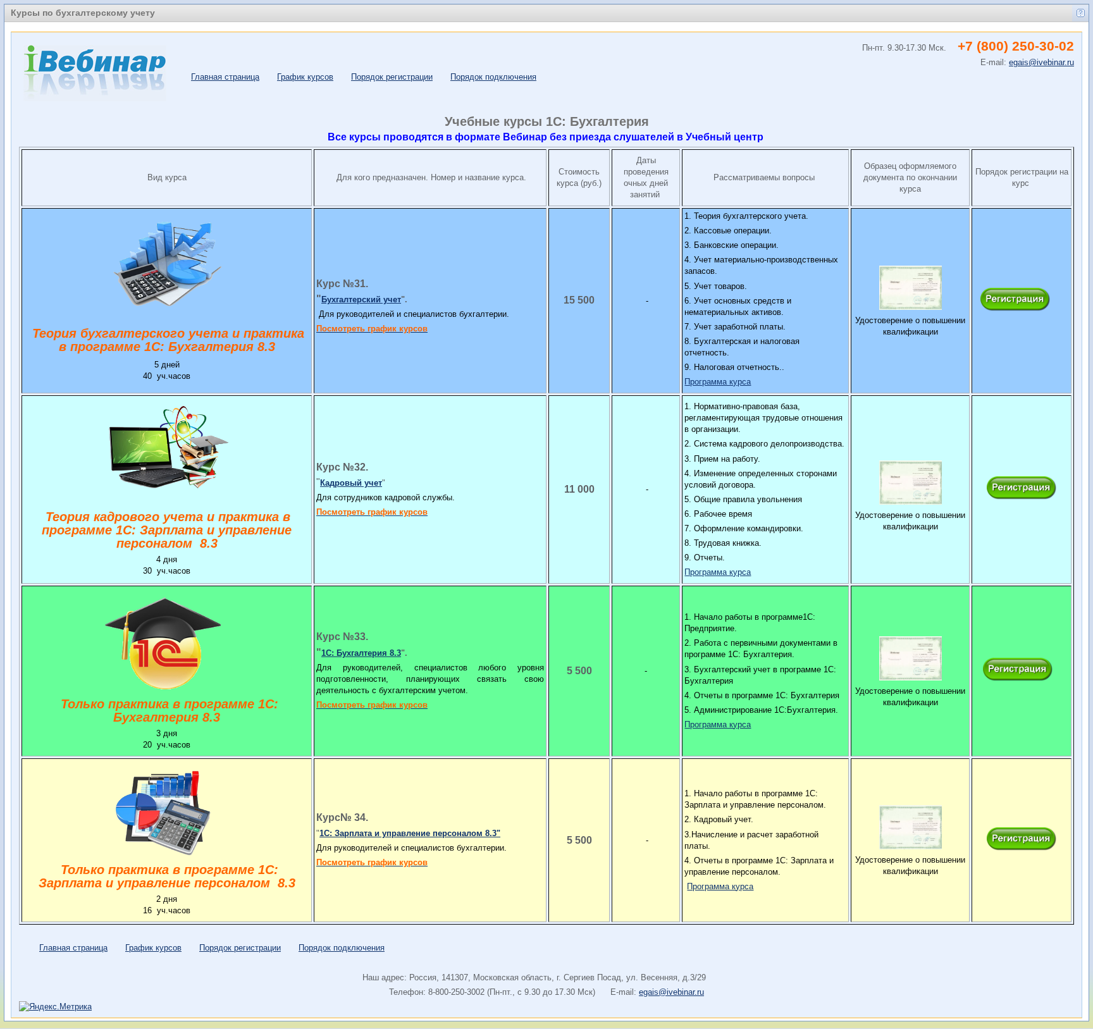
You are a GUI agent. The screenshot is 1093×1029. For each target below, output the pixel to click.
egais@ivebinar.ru (671, 992)
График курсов (305, 77)
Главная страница (225, 77)
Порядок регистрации (392, 77)
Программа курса (717, 381)
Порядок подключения (493, 77)
